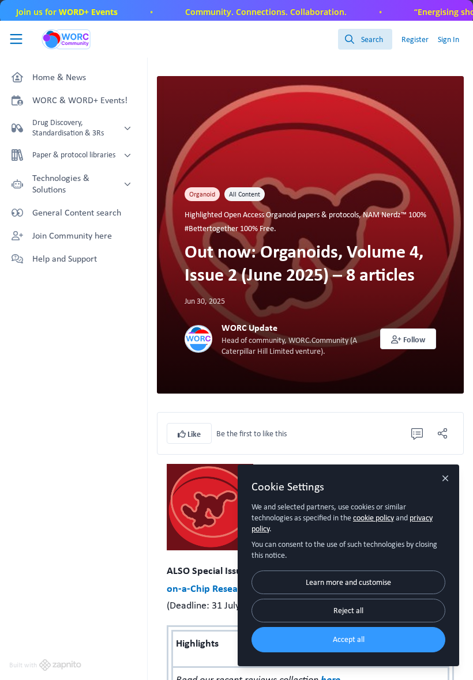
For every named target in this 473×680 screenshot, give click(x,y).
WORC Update (249, 327)
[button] (408, 338)
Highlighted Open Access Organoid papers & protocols (272, 214)
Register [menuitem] (415, 39)
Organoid (202, 194)
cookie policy (373, 517)
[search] (365, 39)
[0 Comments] (417, 433)
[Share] (442, 433)
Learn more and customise (348, 582)
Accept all (349, 639)
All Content (244, 194)
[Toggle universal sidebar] (16, 39)
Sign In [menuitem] (448, 39)
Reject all (348, 610)
